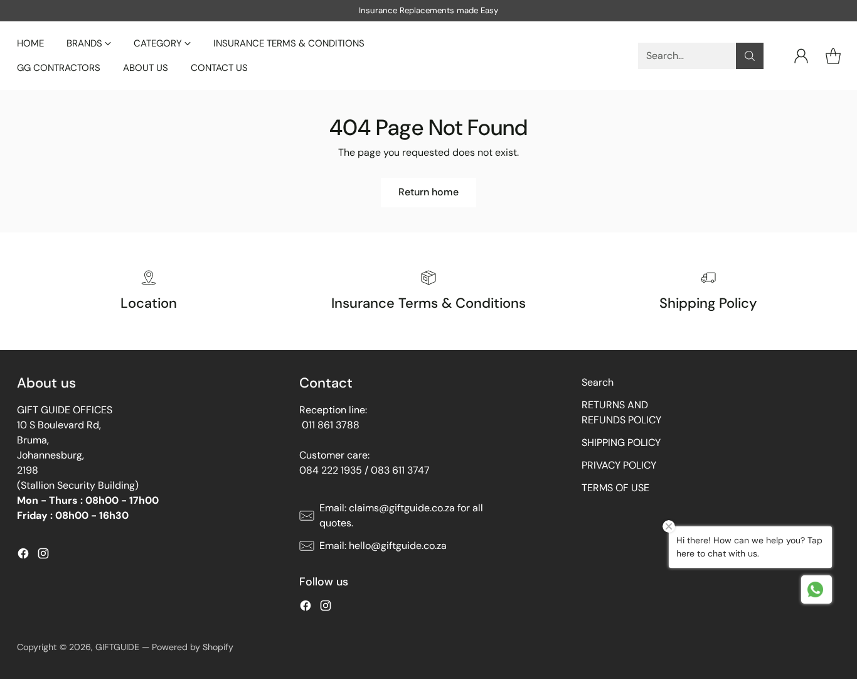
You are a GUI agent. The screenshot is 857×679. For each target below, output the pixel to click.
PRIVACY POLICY (619, 465)
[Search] (750, 56)
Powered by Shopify (192, 647)
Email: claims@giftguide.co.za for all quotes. (401, 515)
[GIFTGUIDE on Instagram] (43, 555)
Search (598, 382)
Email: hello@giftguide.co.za (383, 545)
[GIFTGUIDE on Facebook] (23, 555)
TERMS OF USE (615, 487)
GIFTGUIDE (117, 647)
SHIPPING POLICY (621, 442)
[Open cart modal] (833, 56)
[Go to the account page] (801, 56)
